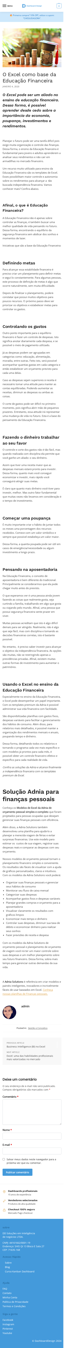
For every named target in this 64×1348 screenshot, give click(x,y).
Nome (7, 1130)
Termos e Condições (14, 1306)
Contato (7, 1293)
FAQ (5, 1288)
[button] (58, 6)
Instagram (8, 1324)
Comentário (10, 1096)
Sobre (8, 1262)
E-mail (7, 1144)
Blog (7, 1267)
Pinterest (8, 1328)
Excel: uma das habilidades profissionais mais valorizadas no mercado (30, 1057)
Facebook (8, 1319)
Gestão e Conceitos (37, 1028)
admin (25, 1006)
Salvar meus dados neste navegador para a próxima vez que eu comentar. (31, 1161)
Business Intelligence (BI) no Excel (26, 1046)
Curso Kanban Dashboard (19, 1271)
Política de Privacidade (15, 1301)
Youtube (7, 1333)
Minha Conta (10, 1297)
